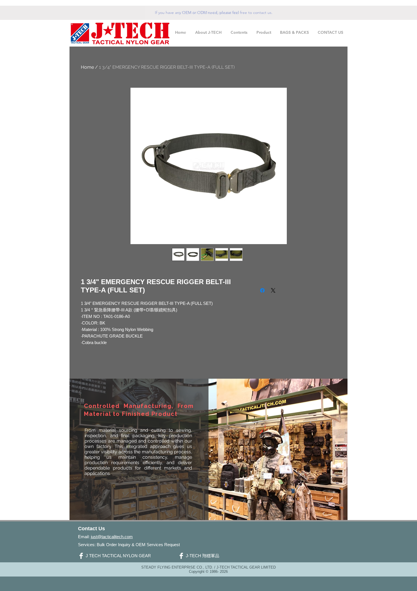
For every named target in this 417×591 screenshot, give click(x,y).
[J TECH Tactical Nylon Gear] (81, 556)
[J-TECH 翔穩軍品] (181, 556)
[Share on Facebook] (262, 290)
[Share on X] (273, 290)
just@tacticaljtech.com (112, 536)
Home (87, 67)
